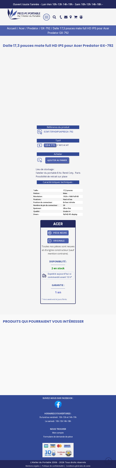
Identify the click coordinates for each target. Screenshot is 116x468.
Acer (22, 28)
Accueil (11, 28)
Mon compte (58, 433)
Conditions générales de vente (77, 466)
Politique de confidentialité (52, 466)
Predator (32, 28)
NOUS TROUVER (58, 429)
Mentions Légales (33, 466)
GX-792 (45, 28)
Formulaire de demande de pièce (58, 437)
